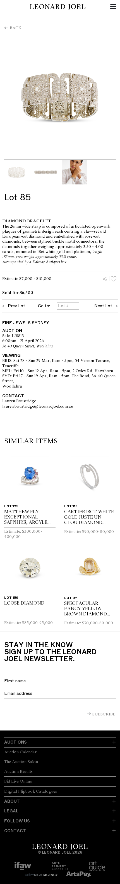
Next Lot (103, 306)
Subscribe (104, 714)
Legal (11, 811)
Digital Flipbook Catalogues (30, 791)
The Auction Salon (21, 761)
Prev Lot (16, 306)
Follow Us (17, 821)
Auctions (15, 742)
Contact (15, 831)
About (12, 801)
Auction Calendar (20, 752)
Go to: (44, 306)
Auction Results (18, 771)
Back (15, 28)
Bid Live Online (18, 781)
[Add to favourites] (113, 278)
